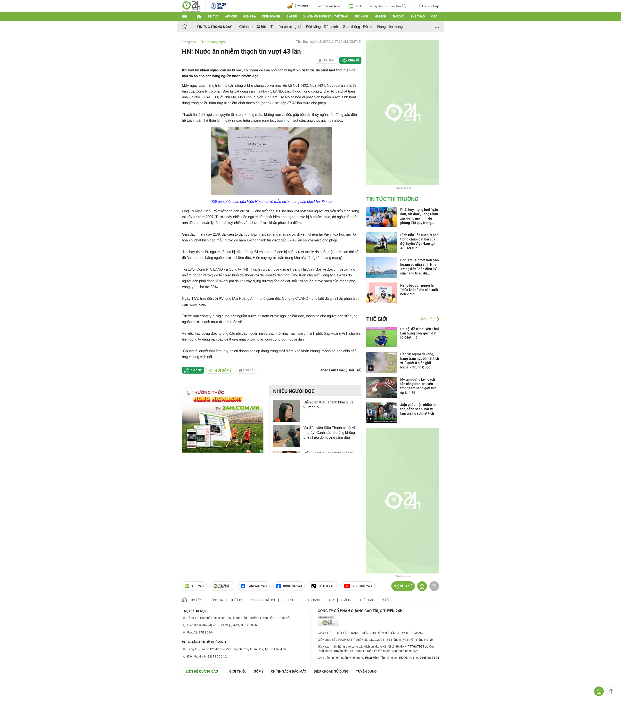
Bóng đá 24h (292, 586)
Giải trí (291, 16)
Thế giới (398, 16)
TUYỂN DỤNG (366, 671)
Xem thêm (427, 319)
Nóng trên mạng (390, 27)
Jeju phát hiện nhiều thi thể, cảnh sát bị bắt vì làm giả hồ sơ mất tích (418, 409)
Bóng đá (249, 16)
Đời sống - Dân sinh (322, 27)
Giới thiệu (237, 671)
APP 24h (198, 586)
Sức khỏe (361, 16)
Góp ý (259, 671)
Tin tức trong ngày (214, 27)
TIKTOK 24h (326, 586)
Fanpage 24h (257, 586)
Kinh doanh (271, 16)
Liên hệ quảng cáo (202, 671)
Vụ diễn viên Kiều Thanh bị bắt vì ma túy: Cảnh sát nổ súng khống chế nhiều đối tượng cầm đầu (329, 432)
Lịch (359, 6)
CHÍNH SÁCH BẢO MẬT (288, 671)
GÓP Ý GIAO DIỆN (14, 687)
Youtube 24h (362, 586)
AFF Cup (231, 16)
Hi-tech (380, 16)
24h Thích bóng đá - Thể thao (325, 16)
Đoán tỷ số (333, 6)
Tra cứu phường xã (285, 27)
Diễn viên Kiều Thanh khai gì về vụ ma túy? (328, 404)
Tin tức (213, 16)
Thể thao (418, 16)
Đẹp (331, 600)
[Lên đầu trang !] (611, 691)
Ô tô (434, 16)
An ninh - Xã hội (263, 600)
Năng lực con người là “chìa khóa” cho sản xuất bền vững (419, 289)
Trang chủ (189, 42)
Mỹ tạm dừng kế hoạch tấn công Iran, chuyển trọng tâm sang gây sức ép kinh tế (418, 385)
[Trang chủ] (189, 26)
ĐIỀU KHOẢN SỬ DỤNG (331, 671)
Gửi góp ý (223, 370)
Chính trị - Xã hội (252, 27)
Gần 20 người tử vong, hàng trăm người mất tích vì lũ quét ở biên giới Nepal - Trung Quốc (419, 360)
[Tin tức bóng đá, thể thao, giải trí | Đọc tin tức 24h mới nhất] (191, 6)
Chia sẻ (353, 60)
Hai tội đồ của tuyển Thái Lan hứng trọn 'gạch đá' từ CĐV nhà (419, 333)
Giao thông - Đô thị (357, 27)
